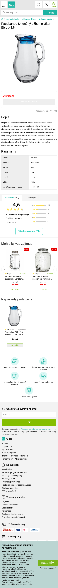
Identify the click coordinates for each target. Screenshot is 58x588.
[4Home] (3, 19)
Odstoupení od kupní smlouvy (14, 514)
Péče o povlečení (9, 491)
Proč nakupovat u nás (11, 482)
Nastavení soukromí (10, 580)
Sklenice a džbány (29, 19)
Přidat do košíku (29, 101)
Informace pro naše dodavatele (15, 456)
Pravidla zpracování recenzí (13, 517)
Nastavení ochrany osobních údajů (16, 485)
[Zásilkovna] (8, 530)
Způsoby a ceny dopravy (12, 476)
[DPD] (26, 530)
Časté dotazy (7, 508)
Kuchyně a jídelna (12, 19)
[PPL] (35, 530)
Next (53, 269)
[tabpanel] (29, 59)
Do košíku (15, 289)
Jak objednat (7, 469)
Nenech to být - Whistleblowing (14, 459)
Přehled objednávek (10, 505)
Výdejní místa (7, 450)
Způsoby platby (8, 479)
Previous (4, 269)
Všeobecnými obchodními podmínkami (36, 429)
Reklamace (6, 511)
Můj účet (5, 502)
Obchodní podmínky (10, 488)
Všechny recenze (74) (29, 231)
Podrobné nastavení (48, 568)
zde (30, 584)
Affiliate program (9, 453)
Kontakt (5, 443)
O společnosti (7, 447)
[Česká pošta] (18, 530)
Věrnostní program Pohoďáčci (14, 473)
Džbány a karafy (45, 19)
